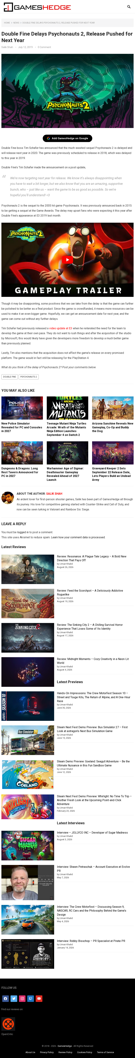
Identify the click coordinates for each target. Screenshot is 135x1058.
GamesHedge (65, 1046)
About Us (30, 1052)
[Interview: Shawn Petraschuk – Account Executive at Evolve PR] (27, 883)
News (16, 23)
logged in (23, 532)
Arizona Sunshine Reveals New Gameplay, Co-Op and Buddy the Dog (112, 427)
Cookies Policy (84, 1052)
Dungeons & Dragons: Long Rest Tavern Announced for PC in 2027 (19, 472)
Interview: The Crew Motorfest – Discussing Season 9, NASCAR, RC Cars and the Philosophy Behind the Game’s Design (91, 910)
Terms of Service (105, 1052)
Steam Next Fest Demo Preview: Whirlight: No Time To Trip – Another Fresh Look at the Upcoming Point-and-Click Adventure (94, 800)
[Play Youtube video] (67, 260)
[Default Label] (30, 999)
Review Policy (65, 1052)
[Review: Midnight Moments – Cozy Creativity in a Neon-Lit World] (27, 672)
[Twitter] (14, 999)
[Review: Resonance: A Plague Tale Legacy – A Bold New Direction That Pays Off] (27, 570)
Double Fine (9, 377)
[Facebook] (5, 999)
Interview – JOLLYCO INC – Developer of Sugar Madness (92, 832)
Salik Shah (7, 47)
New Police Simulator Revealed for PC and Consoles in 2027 (21, 427)
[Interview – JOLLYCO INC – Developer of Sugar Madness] (27, 846)
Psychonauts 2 (28, 377)
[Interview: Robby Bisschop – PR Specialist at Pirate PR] (27, 954)
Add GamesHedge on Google (70, 138)
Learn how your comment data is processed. (78, 537)
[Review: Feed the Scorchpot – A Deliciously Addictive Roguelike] (27, 604)
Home (7, 23)
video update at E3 (60, 328)
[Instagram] (22, 999)
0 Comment (44, 47)
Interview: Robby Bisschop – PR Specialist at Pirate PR (91, 941)
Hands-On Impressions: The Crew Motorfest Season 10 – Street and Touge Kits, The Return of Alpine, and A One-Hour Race (93, 697)
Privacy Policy (47, 1052)
